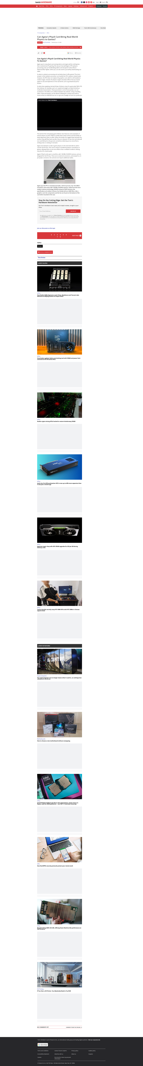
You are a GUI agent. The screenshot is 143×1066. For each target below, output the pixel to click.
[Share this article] (38, 53)
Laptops (70, 6)
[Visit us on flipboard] (91, 2)
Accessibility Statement (43, 1054)
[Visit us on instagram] (86, 2)
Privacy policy (75, 1050)
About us (74, 1054)
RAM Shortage (76, 28)
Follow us (71, 53)
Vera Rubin (103, 28)
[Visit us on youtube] (89, 2)
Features (40, 42)
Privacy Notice (45, 216)
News (65, 6)
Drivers (40, 246)
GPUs (51, 6)
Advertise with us (59, 1054)
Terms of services (58, 215)
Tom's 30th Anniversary (90, 28)
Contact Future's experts (61, 1050)
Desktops (76, 6)
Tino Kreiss (47, 42)
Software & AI (83, 6)
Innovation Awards (51, 28)
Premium (99, 6)
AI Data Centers (64, 28)
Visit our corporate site (94, 1040)
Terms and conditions (43, 1050)
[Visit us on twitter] (84, 2)
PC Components (58, 6)
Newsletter (79, 53)
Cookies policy (91, 1050)
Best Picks (41, 6)
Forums (105, 6)
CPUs (47, 6)
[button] (105, 2)
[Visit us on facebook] (82, 2)
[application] (59, 114)
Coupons (90, 6)
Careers (39, 1057)
